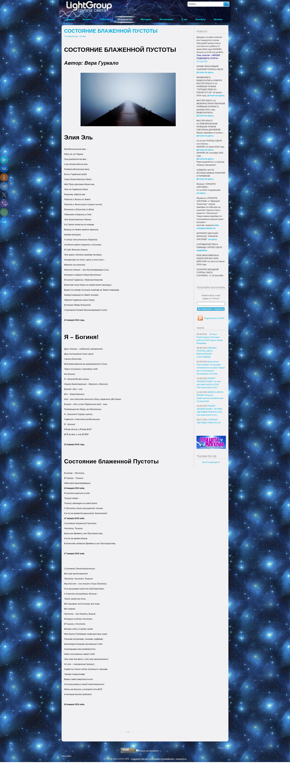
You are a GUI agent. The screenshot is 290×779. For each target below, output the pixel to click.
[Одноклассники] (4, 177)
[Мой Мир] (4, 221)
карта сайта (66, 756)
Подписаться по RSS (214, 318)
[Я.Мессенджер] (4, 160)
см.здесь (201, 193)
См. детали (202, 61)
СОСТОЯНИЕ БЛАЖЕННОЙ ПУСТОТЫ (110, 31)
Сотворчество (71, 36)
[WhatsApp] (4, 212)
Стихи (83, 36)
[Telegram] (4, 186)
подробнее (202, 250)
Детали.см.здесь (205, 150)
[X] (4, 195)
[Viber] (4, 203)
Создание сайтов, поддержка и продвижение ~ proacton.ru (158, 759)
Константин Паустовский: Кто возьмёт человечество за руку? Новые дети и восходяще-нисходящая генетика (211, 368)
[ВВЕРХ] (223, 748)
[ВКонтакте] (4, 169)
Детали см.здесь (205, 72)
